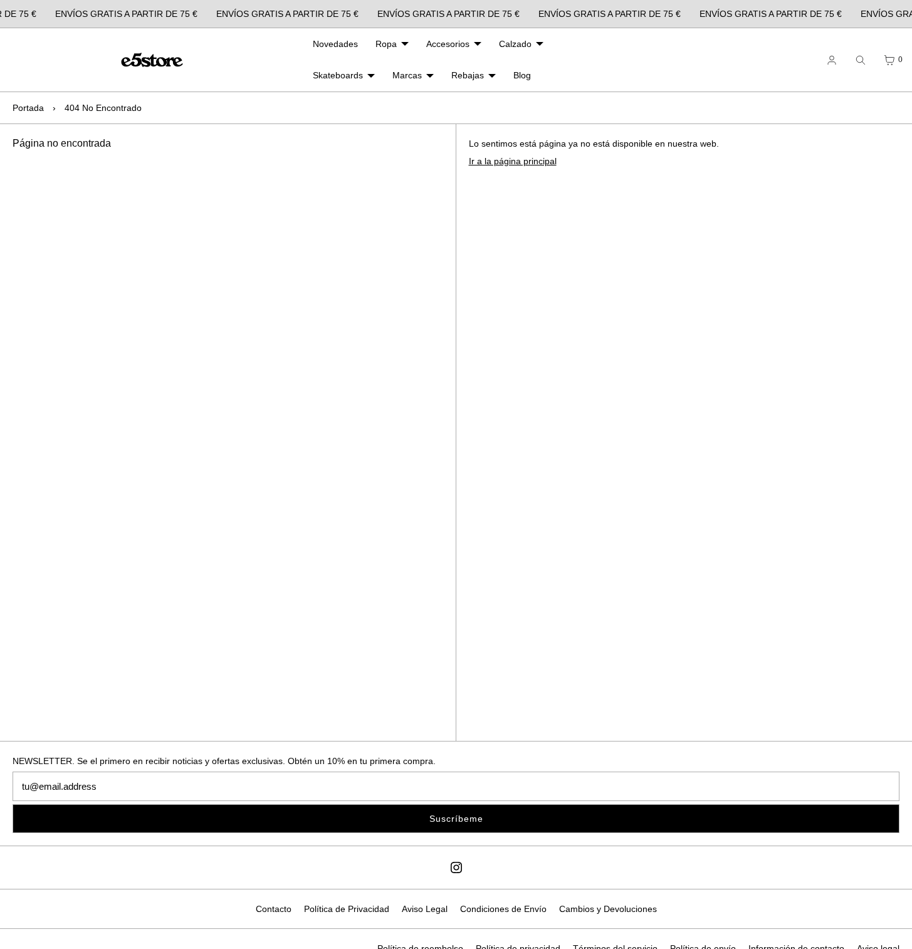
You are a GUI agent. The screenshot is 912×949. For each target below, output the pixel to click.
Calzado (515, 44)
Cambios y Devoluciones (608, 909)
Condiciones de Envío (503, 909)
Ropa (386, 44)
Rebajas (467, 75)
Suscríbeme (456, 819)
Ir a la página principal (513, 161)
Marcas (407, 75)
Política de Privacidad (346, 909)
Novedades (335, 44)
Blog (522, 75)
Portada (28, 108)
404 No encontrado (103, 108)
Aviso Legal (425, 909)
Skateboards (338, 75)
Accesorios (447, 44)
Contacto (273, 909)
